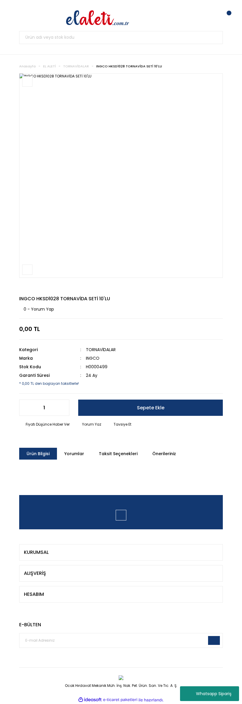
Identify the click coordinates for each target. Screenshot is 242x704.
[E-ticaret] (120, 700)
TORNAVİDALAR (101, 350)
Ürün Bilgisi (38, 454)
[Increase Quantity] (61, 408)
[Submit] (214, 640)
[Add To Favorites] (27, 81)
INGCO (92, 358)
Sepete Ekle (150, 407)
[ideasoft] (90, 700)
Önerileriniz (164, 454)
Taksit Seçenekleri (118, 454)
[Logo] (97, 17)
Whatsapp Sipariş (213, 694)
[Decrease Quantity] (26, 408)
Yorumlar (74, 454)
